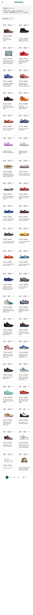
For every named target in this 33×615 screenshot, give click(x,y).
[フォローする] (13, 25)
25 (24, 477)
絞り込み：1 (7, 18)
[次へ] (27, 477)
